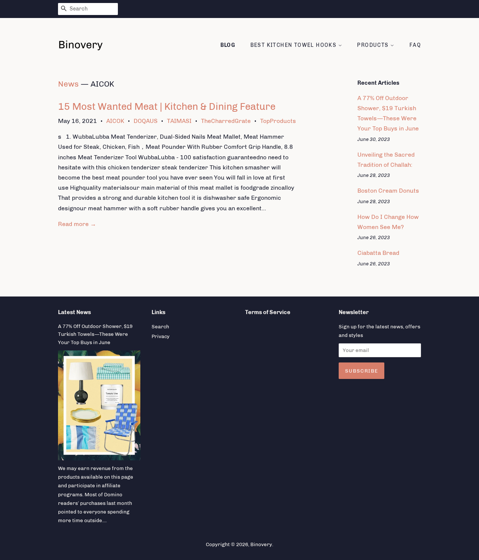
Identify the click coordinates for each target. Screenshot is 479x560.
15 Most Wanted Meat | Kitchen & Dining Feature (166, 106)
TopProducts (278, 120)
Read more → (77, 224)
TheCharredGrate (226, 120)
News (68, 83)
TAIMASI (179, 120)
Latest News (74, 312)
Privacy (161, 336)
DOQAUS (146, 120)
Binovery (261, 544)
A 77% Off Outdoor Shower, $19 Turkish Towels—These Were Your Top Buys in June (95, 334)
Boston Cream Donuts (388, 190)
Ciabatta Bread (378, 252)
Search (160, 326)
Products (373, 45)
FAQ (415, 45)
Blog (228, 45)
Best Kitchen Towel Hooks (294, 45)
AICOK (115, 120)
